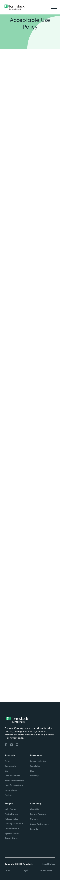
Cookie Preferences (39, 824)
